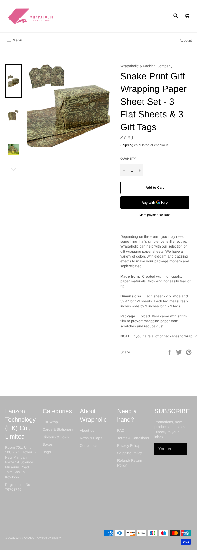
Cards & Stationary (58, 429)
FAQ (120, 430)
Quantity (128, 158)
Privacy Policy (128, 445)
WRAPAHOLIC (25, 537)
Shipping (126, 145)
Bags (47, 452)
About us (87, 430)
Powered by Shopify (48, 537)
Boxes (48, 444)
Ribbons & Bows (56, 437)
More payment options (154, 215)
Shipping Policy (129, 453)
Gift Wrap (50, 422)
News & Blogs (91, 438)
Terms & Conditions (133, 438)
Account (186, 40)
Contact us (88, 445)
